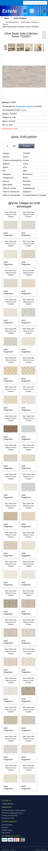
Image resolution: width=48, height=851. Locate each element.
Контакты (5, 827)
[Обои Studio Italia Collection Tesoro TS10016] (11, 574)
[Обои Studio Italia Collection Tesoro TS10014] (11, 603)
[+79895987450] (25, 11)
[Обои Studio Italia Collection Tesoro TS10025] (11, 458)
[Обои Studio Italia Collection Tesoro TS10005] (28, 720)
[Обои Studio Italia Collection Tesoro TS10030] (11, 429)
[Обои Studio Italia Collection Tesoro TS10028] (28, 429)
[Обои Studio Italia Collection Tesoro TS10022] (28, 487)
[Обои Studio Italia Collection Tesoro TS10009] (28, 662)
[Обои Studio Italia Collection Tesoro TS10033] (28, 370)
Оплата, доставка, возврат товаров (14, 810)
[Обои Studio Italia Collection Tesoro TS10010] (11, 662)
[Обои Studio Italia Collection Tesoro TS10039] (28, 283)
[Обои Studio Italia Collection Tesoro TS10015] (28, 574)
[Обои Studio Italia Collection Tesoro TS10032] (11, 400)
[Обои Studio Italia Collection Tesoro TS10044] (11, 225)
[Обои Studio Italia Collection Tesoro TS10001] (28, 778)
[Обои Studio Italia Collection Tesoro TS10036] (11, 341)
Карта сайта (6, 832)
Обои (6, 18)
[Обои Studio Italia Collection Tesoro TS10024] (28, 458)
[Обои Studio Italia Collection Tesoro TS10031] (28, 400)
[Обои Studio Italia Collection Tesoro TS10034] (11, 370)
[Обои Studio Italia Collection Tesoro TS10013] (28, 603)
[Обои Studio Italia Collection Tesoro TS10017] (28, 545)
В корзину (26, 146)
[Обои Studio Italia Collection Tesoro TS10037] (28, 312)
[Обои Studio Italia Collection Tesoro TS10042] (11, 254)
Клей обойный (20, 18)
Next (46, 47)
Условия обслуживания (9, 815)
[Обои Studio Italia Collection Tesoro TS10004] (11, 749)
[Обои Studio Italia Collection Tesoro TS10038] (11, 312)
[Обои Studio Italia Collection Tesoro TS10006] (11, 720)
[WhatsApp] (32, 11)
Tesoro (5, 24)
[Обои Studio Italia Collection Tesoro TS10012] (11, 633)
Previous (2, 47)
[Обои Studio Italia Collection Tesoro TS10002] (11, 778)
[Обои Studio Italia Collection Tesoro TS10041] (28, 254)
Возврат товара (7, 830)
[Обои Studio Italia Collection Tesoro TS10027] (11, 47)
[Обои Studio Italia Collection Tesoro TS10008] (11, 691)
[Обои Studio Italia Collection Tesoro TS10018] (11, 545)
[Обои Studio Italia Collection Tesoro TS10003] (28, 749)
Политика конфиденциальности (12, 813)
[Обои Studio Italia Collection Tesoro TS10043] (28, 225)
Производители (12, 22)
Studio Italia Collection (30, 22)
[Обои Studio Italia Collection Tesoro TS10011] (28, 633)
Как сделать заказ (8, 818)
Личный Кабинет (7, 825)
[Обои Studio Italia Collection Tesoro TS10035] (28, 341)
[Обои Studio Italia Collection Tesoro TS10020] (28, 516)
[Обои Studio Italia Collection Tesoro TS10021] (11, 516)
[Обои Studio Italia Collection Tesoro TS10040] (11, 283)
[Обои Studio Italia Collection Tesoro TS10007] (28, 691)
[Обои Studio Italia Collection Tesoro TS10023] (11, 487)
